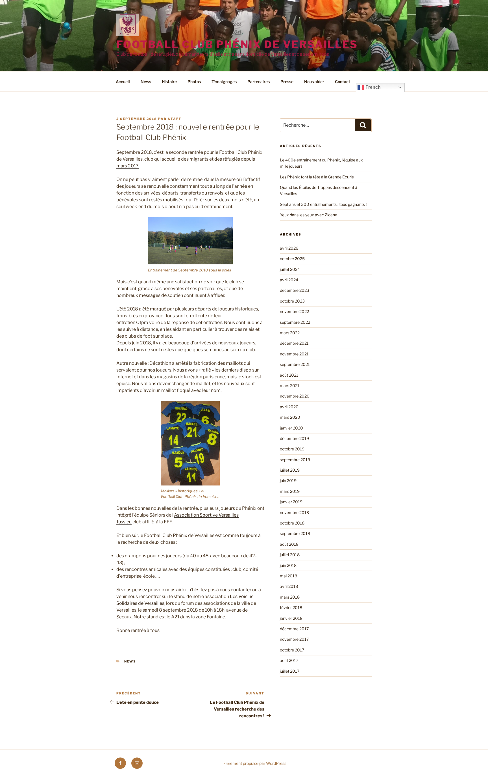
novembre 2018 (294, 512)
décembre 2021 (294, 343)
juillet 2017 (289, 671)
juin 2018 (288, 565)
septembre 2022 (295, 322)
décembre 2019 (294, 438)
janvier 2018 (291, 618)
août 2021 (289, 375)
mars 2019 (290, 491)
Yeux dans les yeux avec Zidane (308, 214)
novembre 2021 (294, 353)
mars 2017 (127, 166)
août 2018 (289, 544)
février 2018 (291, 607)
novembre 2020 (295, 396)
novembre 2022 (294, 311)
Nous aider (314, 81)
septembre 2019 (295, 459)
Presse (286, 81)
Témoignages (224, 81)
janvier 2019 (291, 501)
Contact (342, 81)
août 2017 (289, 660)
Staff (174, 119)
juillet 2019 (290, 470)
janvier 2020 (291, 428)
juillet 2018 (290, 554)
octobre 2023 (292, 301)
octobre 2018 (292, 523)
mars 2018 (290, 597)
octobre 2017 (292, 650)
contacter (241, 589)
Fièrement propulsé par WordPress (254, 763)
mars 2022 (290, 332)
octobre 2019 (292, 448)
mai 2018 (288, 575)
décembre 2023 (294, 290)
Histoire (169, 81)
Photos (194, 81)
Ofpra (142, 322)
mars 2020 (290, 417)
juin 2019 (288, 480)
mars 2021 (289, 385)
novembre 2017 (294, 639)
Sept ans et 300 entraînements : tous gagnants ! (323, 204)
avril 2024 (289, 279)
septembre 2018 (295, 533)
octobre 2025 (292, 258)
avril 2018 (289, 586)
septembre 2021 (295, 364)
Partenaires (258, 81)
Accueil (123, 81)
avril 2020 (289, 406)
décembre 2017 (294, 628)
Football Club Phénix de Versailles (237, 44)
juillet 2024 (290, 269)
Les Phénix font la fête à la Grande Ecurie (317, 176)
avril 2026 (289, 248)
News (146, 81)
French (372, 87)
